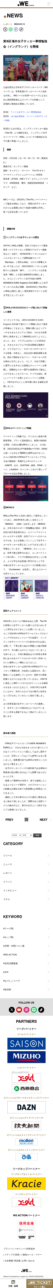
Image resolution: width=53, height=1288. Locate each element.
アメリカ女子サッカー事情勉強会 (25, 112)
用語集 (17, 1260)
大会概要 (8, 1260)
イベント (7, 881)
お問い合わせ (28, 1260)
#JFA (5, 972)
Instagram (26, 1010)
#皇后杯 (7, 989)
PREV (9, 819)
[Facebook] (16, 29)
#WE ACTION (10, 954)
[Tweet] (5, 29)
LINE (34, 1010)
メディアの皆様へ (13, 1254)
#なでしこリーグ (11, 980)
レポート (7, 873)
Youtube (19, 1010)
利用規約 (30, 1248)
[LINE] (11, 29)
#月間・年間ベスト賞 (13, 946)
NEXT (43, 819)
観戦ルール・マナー (32, 1254)
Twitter (12, 1010)
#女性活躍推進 (10, 963)
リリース (7, 855)
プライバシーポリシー (14, 1248)
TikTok (41, 1010)
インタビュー (9, 890)
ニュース (7, 864)
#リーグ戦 (8, 928)
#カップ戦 (8, 937)
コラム (6, 899)
